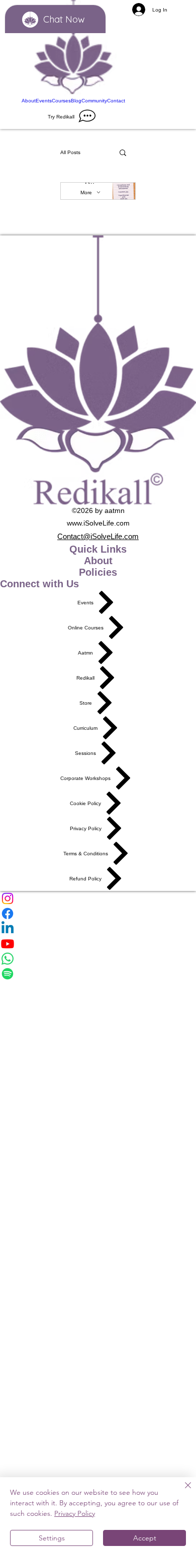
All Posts (70, 152)
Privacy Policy (74, 1513)
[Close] (182, 1491)
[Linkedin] (98, 928)
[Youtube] (98, 943)
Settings (52, 1537)
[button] (123, 153)
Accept (144, 1537)
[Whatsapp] (98, 958)
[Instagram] (98, 898)
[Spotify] (98, 973)
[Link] (73, 48)
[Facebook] (98, 913)
